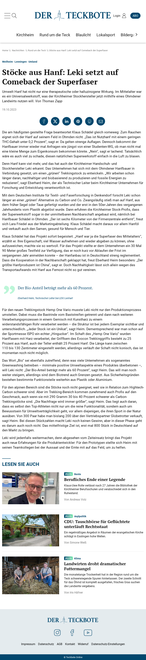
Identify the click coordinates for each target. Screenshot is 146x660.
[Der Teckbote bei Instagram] (57, 632)
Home (5, 50)
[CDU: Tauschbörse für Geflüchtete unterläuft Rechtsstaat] (30, 530)
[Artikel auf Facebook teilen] (44, 121)
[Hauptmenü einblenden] (8, 15)
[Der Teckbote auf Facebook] (72, 632)
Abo (135, 16)
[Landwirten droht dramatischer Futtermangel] (30, 575)
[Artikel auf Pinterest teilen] (78, 121)
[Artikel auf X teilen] (55, 121)
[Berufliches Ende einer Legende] (30, 488)
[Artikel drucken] (89, 121)
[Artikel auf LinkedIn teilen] (66, 121)
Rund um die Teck (37, 50)
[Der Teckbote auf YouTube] (88, 632)
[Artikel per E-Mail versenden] (101, 121)
